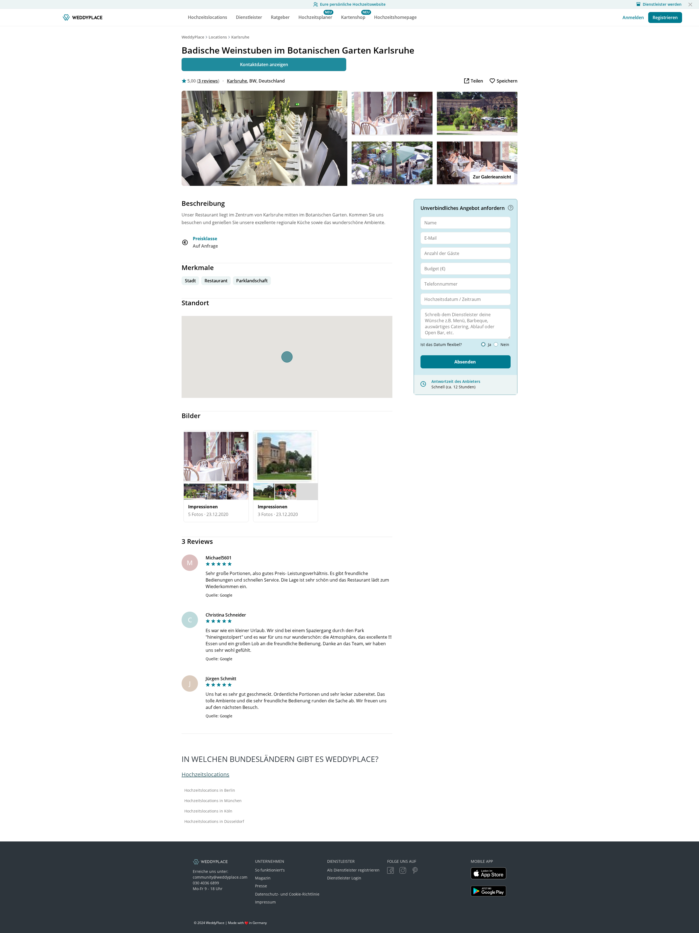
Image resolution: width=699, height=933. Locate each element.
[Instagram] (402, 871)
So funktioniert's (270, 870)
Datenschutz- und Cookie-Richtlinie (287, 894)
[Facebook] (390, 871)
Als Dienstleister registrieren (353, 870)
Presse (261, 885)
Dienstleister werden (662, 4)
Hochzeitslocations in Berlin (209, 790)
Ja (489, 344)
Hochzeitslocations (205, 774)
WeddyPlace (193, 37)
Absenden (465, 362)
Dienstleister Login (344, 878)
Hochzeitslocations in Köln (208, 811)
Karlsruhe (240, 37)
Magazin (263, 878)
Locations (218, 37)
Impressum (265, 902)
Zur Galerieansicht (492, 177)
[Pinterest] (415, 871)
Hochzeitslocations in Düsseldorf (214, 821)
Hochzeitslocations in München (213, 800)
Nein (504, 344)
